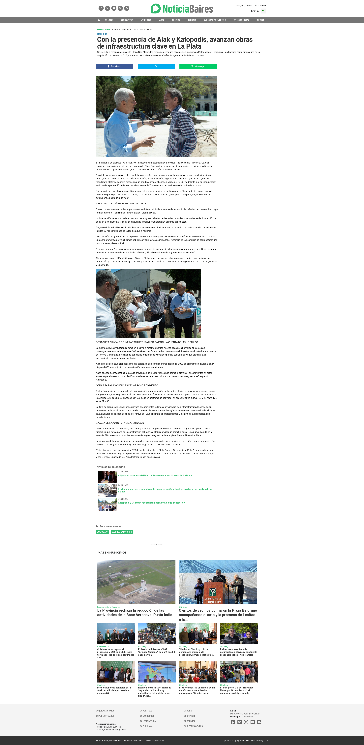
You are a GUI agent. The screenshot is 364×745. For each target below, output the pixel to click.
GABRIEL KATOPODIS (122, 532)
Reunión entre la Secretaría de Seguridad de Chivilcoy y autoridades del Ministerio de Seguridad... (154, 691)
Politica (147, 711)
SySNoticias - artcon (247, 740)
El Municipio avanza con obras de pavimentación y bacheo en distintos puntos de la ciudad (165, 488)
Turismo (147, 726)
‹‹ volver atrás (156, 544)
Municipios (148, 716)
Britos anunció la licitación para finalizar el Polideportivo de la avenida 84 (114, 690)
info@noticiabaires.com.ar (245, 714)
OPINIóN (260, 20)
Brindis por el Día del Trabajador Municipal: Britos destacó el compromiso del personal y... (237, 690)
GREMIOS (176, 20)
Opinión (190, 716)
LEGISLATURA (127, 20)
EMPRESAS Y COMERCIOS (215, 20)
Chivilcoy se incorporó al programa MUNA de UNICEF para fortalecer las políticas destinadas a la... (115, 653)
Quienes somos (106, 711)
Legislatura (149, 721)
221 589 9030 (246, 716)
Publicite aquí (106, 716)
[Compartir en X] (156, 66)
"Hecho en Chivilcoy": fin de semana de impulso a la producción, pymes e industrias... (196, 652)
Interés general (195, 726)
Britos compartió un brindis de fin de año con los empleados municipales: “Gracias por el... (197, 690)
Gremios (191, 721)
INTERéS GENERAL (241, 20)
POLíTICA (109, 20)
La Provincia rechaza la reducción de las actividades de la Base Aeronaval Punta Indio (134, 612)
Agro (189, 711)
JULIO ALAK (102, 532)
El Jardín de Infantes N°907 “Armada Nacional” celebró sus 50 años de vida (156, 652)
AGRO (161, 20)
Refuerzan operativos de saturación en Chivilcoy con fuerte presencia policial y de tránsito (238, 652)
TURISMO (192, 20)
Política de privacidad (154, 740)
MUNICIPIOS (146, 20)
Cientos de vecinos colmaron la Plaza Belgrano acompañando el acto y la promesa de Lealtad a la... (218, 614)
